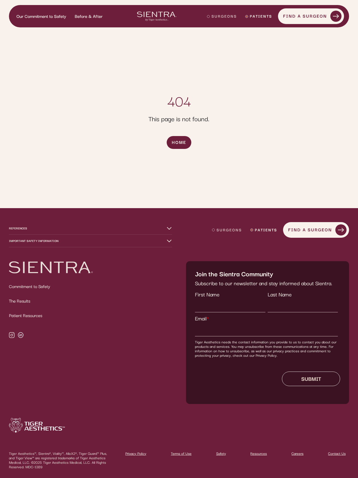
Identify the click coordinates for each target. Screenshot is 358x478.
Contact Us (337, 453)
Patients (261, 16)
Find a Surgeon (305, 16)
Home (179, 142)
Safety (221, 453)
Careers (297, 453)
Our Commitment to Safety (41, 16)
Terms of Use (181, 453)
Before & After (89, 16)
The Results (19, 301)
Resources (258, 453)
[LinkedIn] (20, 335)
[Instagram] (12, 335)
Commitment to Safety (29, 286)
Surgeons (224, 16)
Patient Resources (25, 315)
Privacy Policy (135, 453)
